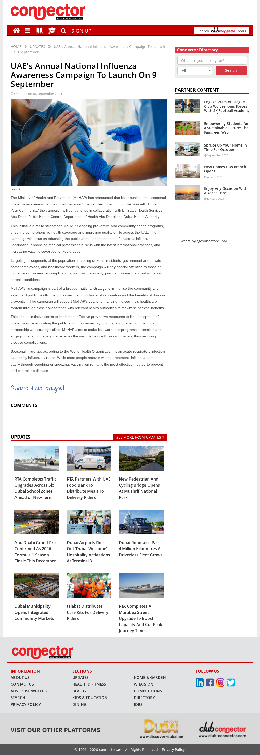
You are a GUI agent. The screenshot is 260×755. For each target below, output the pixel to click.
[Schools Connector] (52, 30)
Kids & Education (89, 697)
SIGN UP (81, 30)
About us (20, 677)
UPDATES (37, 46)
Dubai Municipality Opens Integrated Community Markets (34, 612)
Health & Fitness (89, 684)
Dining (79, 704)
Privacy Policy (26, 704)
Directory (144, 697)
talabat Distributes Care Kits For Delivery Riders (87, 612)
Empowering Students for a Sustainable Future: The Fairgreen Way (226, 128)
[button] (27, 30)
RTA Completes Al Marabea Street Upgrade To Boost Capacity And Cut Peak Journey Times (140, 618)
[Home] (16, 30)
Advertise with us (29, 690)
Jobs (138, 704)
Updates (80, 677)
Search (18, 697)
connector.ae (110, 749)
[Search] (63, 30)
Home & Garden (150, 677)
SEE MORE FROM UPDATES (139, 437)
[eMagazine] (39, 30)
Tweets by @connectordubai (203, 241)
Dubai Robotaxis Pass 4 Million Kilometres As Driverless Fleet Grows (141, 549)
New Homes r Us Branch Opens (225, 168)
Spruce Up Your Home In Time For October (225, 147)
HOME (16, 46)
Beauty (79, 690)
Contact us (22, 684)
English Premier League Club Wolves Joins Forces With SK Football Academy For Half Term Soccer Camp (227, 110)
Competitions (148, 690)
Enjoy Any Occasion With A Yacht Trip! (225, 190)
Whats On (143, 684)
